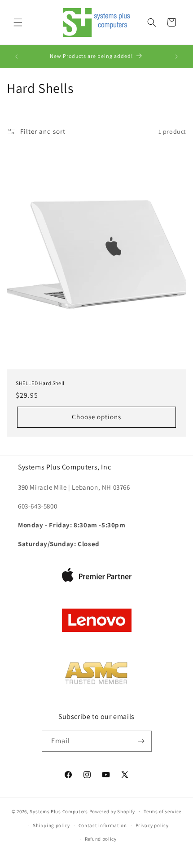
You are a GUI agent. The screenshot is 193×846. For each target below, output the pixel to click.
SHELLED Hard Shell (40, 383)
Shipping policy (51, 825)
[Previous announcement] (16, 56)
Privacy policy (152, 825)
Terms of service (162, 811)
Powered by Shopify (112, 811)
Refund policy (101, 839)
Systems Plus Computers (59, 811)
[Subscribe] (141, 741)
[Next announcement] (176, 56)
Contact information (103, 825)
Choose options (96, 416)
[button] (18, 22)
